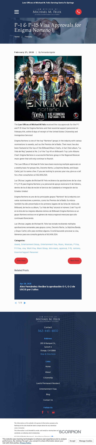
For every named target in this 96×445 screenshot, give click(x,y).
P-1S (70, 248)
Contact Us (48, 400)
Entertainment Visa (49, 244)
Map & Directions (48, 354)
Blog (48, 394)
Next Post (74, 260)
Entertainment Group (30, 244)
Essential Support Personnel (26, 252)
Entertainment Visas (48, 389)
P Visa (76, 244)
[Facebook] (42, 412)
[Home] (47, 12)
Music (60, 244)
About (48, 372)
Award (17, 244)
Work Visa (31, 248)
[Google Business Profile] (53, 412)
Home (48, 366)
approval (63, 248)
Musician (68, 244)
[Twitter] (48, 412)
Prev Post (21, 260)
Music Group (42, 248)
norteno (76, 248)
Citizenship (48, 377)
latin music (53, 248)
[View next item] (25, 303)
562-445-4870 (48, 331)
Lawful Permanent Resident (48, 383)
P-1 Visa (17, 248)
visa (24, 248)
